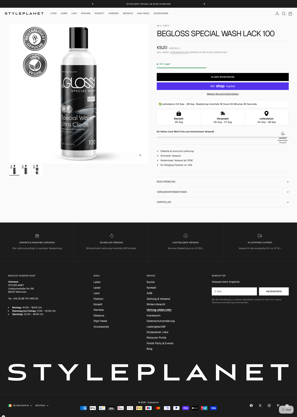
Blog (149, 349)
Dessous (128, 13)
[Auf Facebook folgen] (251, 405)
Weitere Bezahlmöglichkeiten (223, 93)
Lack (74, 13)
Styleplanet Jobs (157, 332)
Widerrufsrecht (156, 304)
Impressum (154, 315)
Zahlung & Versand (158, 299)
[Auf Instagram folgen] (269, 405)
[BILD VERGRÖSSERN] (140, 155)
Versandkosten (179, 52)
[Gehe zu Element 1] (14, 170)
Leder (64, 13)
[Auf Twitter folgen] (260, 405)
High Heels (143, 13)
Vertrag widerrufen (159, 310)
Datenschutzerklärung (161, 321)
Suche (151, 282)
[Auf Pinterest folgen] (278, 405)
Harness (113, 13)
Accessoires (161, 13)
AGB (149, 293)
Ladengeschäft (156, 326)
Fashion (86, 13)
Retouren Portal (156, 337)
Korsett (99, 13)
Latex (53, 13)
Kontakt (151, 287)
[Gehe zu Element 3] (37, 170)
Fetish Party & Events (160, 343)
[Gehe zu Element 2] (26, 170)
